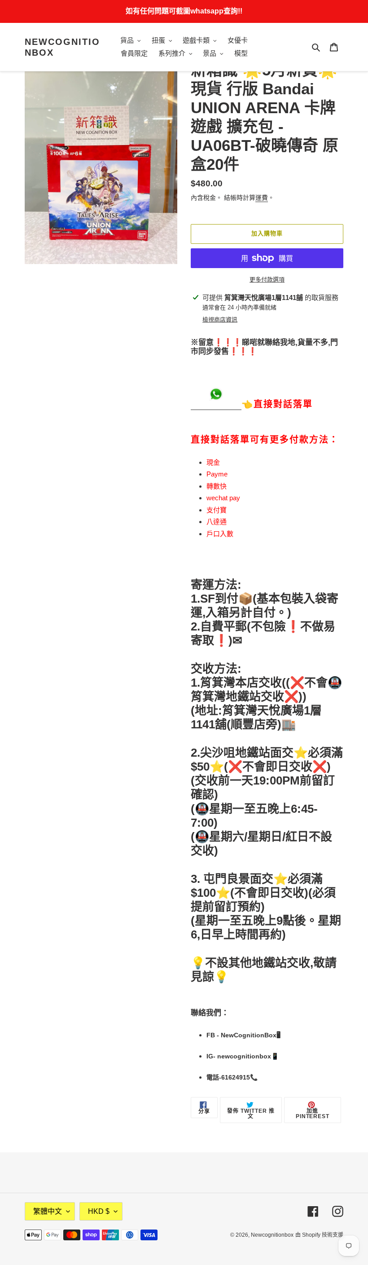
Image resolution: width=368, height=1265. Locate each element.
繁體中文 (47, 1211)
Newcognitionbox (62, 47)
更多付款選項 (267, 279)
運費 (261, 197)
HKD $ (99, 1211)
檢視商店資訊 (219, 319)
